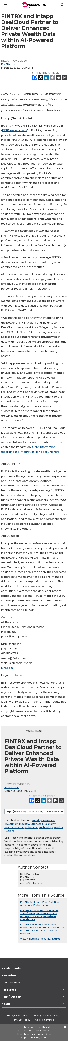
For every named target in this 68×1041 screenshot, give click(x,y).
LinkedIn (7, 667)
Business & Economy (43, 823)
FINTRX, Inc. (8, 64)
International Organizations (21, 827)
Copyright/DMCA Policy (45, 1015)
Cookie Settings (44, 1019)
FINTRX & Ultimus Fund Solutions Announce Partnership (40, 904)
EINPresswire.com (14, 130)
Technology (46, 827)
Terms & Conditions (16, 1015)
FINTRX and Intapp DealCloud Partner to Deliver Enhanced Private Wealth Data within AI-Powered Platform (42, 929)
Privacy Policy (22, 1019)
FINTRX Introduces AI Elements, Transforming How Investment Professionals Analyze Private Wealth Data (39, 915)
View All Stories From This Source (40, 938)
